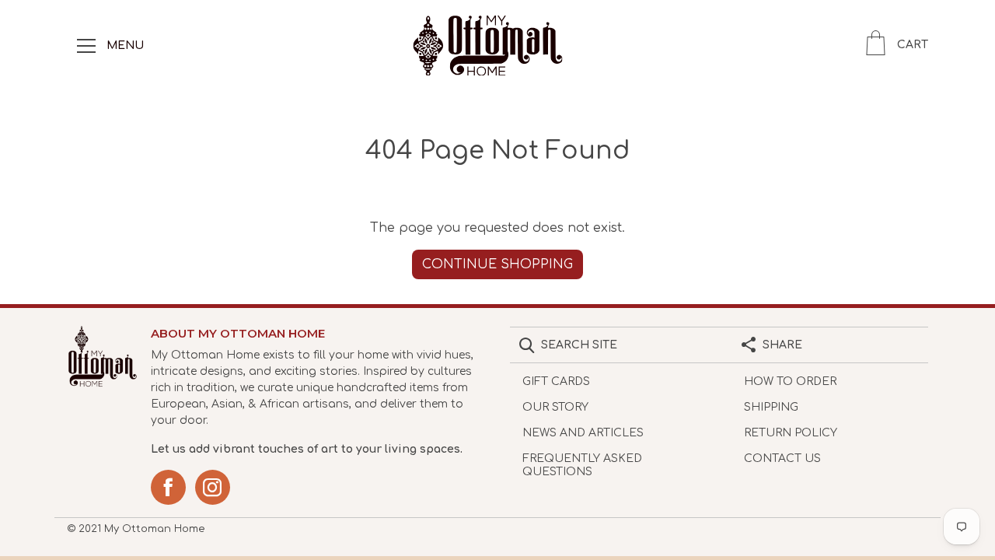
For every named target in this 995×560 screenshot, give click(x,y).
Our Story (555, 407)
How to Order (790, 381)
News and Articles (583, 433)
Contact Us (782, 458)
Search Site (579, 345)
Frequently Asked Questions (582, 465)
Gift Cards (556, 381)
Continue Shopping (497, 264)
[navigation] (86, 45)
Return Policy (790, 433)
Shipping (771, 407)
